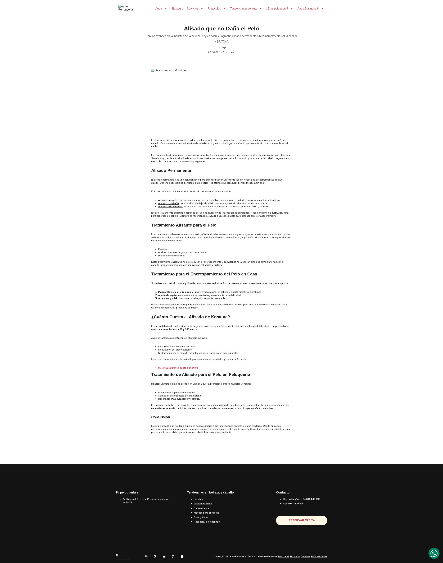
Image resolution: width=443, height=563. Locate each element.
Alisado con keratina (170, 206)
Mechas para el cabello (206, 512)
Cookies (305, 556)
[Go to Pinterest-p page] (175, 556)
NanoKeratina (201, 508)
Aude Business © (308, 8)
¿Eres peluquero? (277, 8)
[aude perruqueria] (123, 557)
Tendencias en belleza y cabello (210, 492)
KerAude (277, 212)
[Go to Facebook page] (182, 556)
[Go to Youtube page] (166, 556)
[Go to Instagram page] (148, 556)
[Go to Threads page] (157, 556)
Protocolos (214, 8)
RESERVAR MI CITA (301, 520)
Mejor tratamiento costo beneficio (178, 367)
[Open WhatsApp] (434, 553)
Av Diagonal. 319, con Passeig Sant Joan (145, 499)
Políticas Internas (319, 556)
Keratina (198, 499)
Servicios (192, 8)
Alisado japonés (167, 200)
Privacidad (295, 556)
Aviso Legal (283, 556)
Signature (177, 8)
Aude (158, 8)
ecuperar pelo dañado (208, 521)
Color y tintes (201, 517)
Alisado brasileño (168, 203)
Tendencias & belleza (243, 8)
